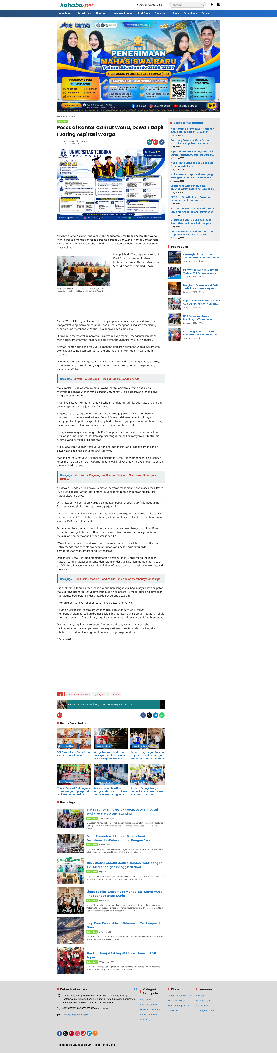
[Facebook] (143, 715)
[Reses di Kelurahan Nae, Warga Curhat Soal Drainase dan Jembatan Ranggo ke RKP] (111, 774)
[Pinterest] (71, 1033)
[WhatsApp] (162, 715)
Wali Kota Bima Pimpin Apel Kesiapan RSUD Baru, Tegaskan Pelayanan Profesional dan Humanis (192, 130)
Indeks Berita (175, 1010)
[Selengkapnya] (135, 989)
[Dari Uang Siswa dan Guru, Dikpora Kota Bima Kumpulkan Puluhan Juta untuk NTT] (174, 334)
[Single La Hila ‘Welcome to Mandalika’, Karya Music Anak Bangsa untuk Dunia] (70, 900)
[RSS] (95, 1033)
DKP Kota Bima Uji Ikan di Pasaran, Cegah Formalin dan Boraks (190, 199)
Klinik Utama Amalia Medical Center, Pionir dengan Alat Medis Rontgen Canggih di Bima (124, 865)
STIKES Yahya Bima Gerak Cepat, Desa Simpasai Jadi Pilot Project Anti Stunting (122, 812)
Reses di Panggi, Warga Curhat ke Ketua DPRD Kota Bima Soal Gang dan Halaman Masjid (146, 791)
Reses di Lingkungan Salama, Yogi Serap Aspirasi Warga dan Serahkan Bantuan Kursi (147, 755)
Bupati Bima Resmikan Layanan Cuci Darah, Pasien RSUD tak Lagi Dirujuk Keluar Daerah (191, 153)
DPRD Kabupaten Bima (79, 694)
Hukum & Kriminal (150, 1009)
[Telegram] (155, 715)
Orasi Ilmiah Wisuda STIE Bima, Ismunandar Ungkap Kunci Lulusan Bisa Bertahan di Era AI (193, 187)
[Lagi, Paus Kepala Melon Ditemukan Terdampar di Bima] (70, 930)
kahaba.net (69, 141)
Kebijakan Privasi (177, 1000)
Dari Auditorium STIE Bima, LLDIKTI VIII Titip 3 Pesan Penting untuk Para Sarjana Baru (192, 233)
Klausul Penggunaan (179, 1005)
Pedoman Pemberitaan (180, 995)
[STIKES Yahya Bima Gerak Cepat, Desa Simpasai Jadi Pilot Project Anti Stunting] (70, 818)
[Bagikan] (162, 142)
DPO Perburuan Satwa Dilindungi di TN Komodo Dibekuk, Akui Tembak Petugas (201, 318)
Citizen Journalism (205, 1010)
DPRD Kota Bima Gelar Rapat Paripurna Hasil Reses (74, 754)
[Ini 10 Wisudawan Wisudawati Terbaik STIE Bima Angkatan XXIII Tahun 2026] (174, 273)
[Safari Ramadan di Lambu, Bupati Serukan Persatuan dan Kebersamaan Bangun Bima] (70, 843)
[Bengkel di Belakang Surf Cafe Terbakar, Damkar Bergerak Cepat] (174, 288)
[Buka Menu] (218, 5)
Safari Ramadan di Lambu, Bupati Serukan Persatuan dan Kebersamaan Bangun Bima (118, 838)
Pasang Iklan (202, 1005)
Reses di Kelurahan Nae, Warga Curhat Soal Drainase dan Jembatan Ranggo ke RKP (110, 791)
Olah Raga (145, 1019)
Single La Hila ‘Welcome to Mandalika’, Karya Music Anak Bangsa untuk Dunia (124, 894)
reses (117, 694)
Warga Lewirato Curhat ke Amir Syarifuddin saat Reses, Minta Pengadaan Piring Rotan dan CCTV (110, 755)
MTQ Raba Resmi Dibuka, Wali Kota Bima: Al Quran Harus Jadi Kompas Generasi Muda (190, 222)
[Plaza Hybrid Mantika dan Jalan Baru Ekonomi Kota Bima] (174, 257)
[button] (203, 5)
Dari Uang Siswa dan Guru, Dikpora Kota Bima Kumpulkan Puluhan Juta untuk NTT (191, 142)
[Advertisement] (94, 225)
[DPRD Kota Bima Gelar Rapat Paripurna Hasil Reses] (74, 738)
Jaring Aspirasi (102, 694)
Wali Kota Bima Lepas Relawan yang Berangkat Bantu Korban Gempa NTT (192, 176)
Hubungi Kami (203, 1000)
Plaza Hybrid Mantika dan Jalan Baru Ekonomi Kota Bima (192, 164)
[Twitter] (149, 715)
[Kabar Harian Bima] (77, 4)
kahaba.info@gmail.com (75, 1014)
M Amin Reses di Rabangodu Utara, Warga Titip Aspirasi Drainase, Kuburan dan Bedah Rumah (73, 791)
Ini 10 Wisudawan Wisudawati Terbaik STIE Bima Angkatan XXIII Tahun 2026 (192, 210)
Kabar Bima (62, 121)
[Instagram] (77, 1033)
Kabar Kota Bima (66, 746)
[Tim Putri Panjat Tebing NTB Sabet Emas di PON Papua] (70, 960)
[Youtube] (83, 1033)
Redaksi (200, 995)
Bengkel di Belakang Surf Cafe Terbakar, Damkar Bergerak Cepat (200, 287)
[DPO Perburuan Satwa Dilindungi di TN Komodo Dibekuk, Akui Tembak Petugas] (174, 319)
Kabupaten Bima (149, 1014)
